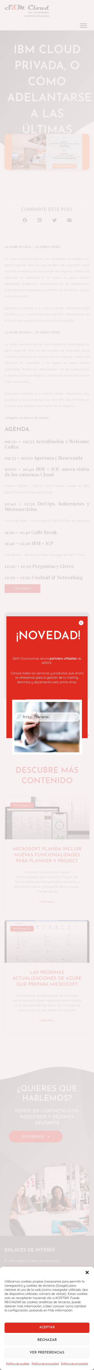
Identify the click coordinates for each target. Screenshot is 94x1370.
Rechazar (47, 1340)
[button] (87, 1272)
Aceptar (47, 1327)
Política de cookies (17, 1363)
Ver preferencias (47, 1352)
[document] (47, 685)
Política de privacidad (45, 1363)
